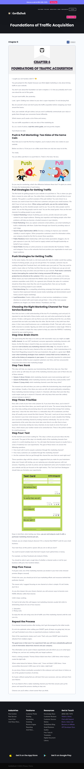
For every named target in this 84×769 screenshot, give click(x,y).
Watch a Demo (67, 717)
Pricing (46, 9)
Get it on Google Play (61, 755)
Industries (53, 9)
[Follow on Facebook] (68, 42)
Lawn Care (12, 719)
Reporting (29, 727)
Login (72, 9)
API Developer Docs (68, 727)
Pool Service (12, 717)
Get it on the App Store (26, 755)
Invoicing (29, 722)
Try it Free (54, 2)
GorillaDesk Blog (49, 724)
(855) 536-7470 (67, 714)
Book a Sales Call (67, 722)
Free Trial (71, 17)
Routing (28, 717)
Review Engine (31, 724)
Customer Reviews (50, 717)
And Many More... (14, 722)
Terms (31, 766)
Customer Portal (31, 714)
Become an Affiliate (68, 724)
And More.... (30, 730)
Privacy (25, 766)
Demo (59, 9)
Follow (73, 42)
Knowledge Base (49, 714)
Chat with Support (68, 719)
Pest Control (12, 714)
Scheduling (29, 719)
